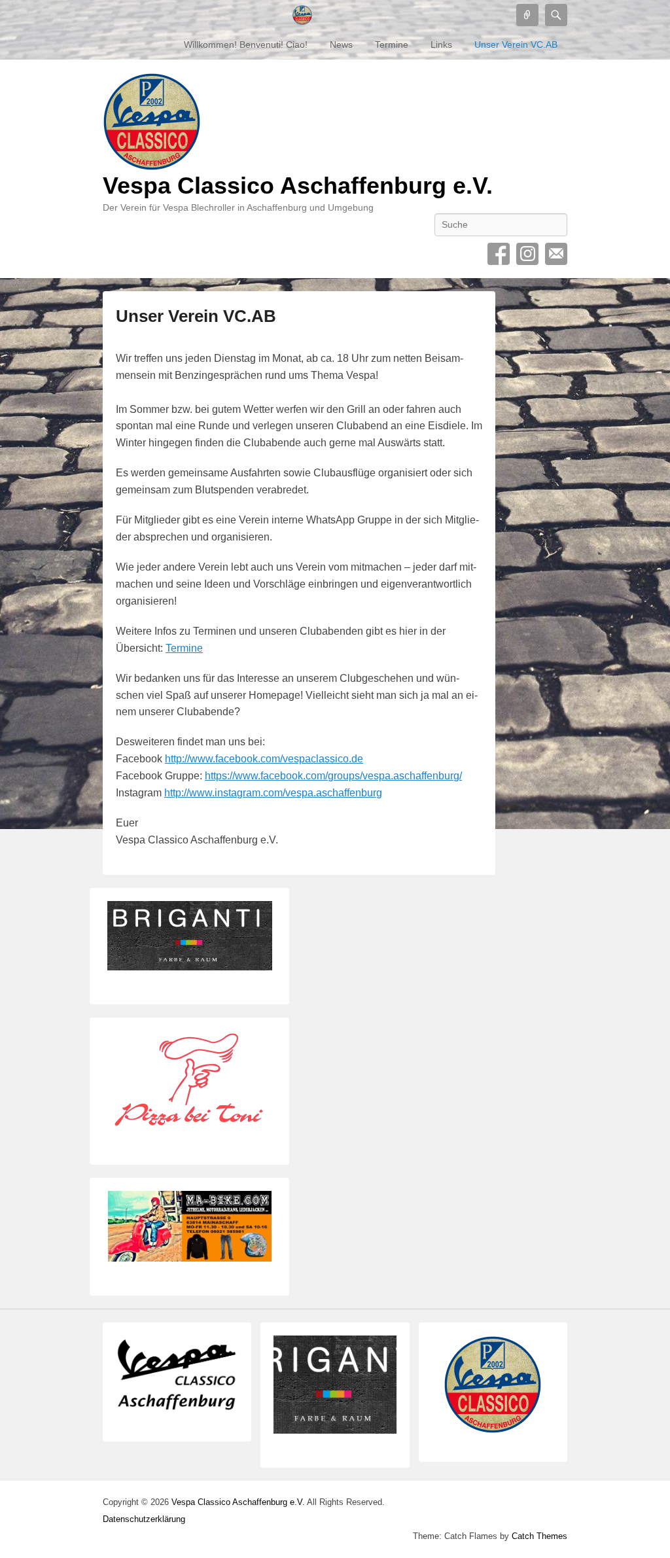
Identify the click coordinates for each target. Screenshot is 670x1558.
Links (441, 44)
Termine (391, 44)
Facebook (498, 254)
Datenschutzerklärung (144, 1519)
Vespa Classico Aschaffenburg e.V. (298, 185)
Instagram (527, 254)
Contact (556, 254)
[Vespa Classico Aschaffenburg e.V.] (302, 15)
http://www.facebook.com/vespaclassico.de (264, 758)
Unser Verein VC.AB (515, 44)
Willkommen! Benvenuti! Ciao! (246, 44)
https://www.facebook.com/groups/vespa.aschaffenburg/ (333, 775)
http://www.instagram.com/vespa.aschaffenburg (273, 792)
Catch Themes (539, 1536)
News (341, 44)
